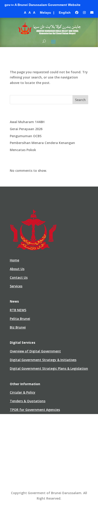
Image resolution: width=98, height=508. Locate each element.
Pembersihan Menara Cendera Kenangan (42, 143)
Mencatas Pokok (23, 150)
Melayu (45, 12)
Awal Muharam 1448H (27, 122)
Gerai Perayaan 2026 (26, 129)
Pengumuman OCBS (25, 136)
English (65, 12)
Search (80, 100)
